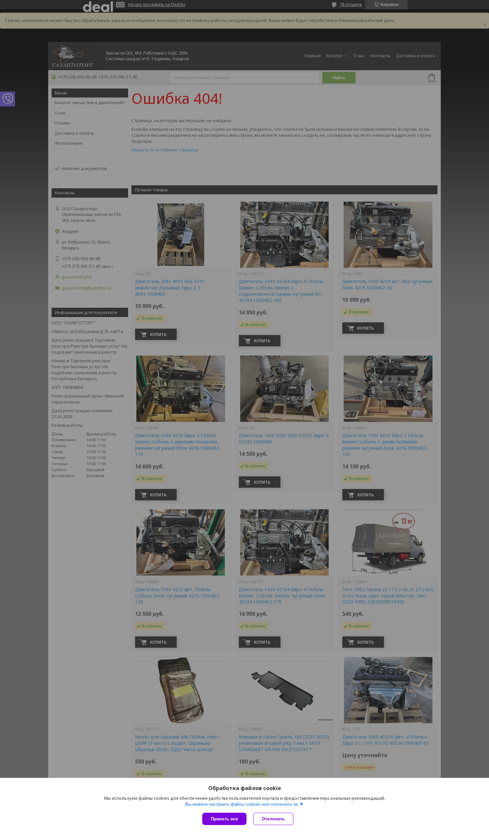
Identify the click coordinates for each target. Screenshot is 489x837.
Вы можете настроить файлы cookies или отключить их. (242, 804)
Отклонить (273, 818)
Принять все (224, 818)
